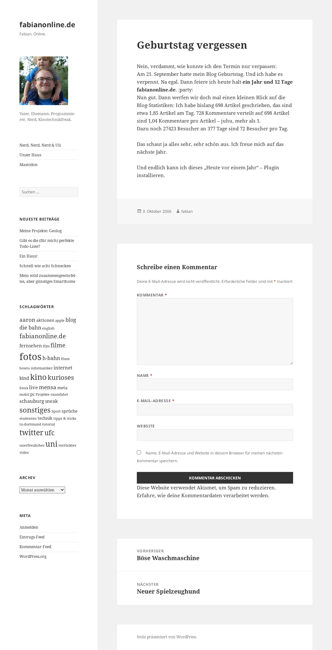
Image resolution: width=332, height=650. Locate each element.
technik (45, 418)
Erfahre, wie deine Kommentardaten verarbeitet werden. (203, 495)
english (48, 328)
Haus (65, 358)
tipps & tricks (64, 418)
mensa (47, 387)
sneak (51, 401)
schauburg (31, 401)
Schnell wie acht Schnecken (45, 266)
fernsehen (30, 346)
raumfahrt (59, 394)
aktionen (45, 320)
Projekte (43, 394)
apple (60, 320)
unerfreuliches (31, 445)
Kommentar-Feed (35, 546)
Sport (56, 411)
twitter (31, 432)
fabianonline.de (47, 24)
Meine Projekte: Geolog (40, 231)
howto (24, 368)
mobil (24, 394)
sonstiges (35, 410)
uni (51, 444)
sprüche (69, 411)
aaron (27, 319)
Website (146, 426)
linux (23, 388)
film (46, 346)
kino (38, 376)
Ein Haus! (28, 256)
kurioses (61, 377)
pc (32, 394)
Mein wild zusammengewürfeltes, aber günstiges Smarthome (48, 278)
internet (62, 367)
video (24, 452)
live (33, 387)
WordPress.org (32, 556)
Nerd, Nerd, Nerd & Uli (40, 145)
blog (70, 319)
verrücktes (67, 445)
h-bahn (51, 358)
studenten (28, 418)
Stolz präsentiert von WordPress (166, 637)
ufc (49, 432)
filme (58, 345)
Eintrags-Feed (31, 537)
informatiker (42, 368)
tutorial (48, 424)
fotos (30, 356)
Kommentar (152, 295)
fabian (187, 211)
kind (24, 378)
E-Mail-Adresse (156, 400)
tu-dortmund (30, 424)
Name (145, 375)
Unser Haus (30, 155)
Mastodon (28, 164)
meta (62, 388)
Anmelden (28, 527)
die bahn (30, 327)
